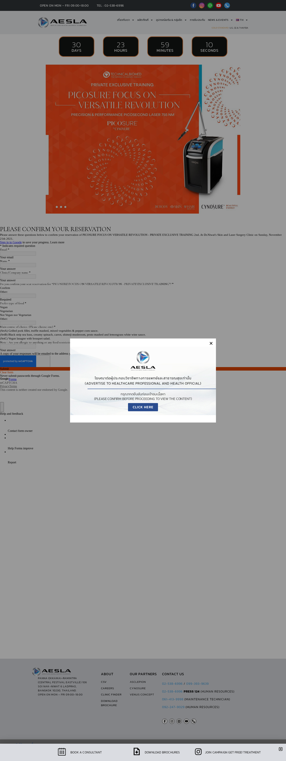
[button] (211, 343)
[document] (143, 380)
